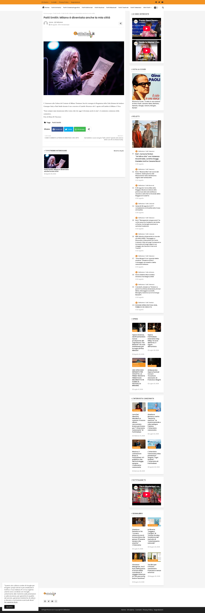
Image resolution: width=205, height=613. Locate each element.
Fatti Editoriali (87, 8)
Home (47, 8)
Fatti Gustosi (99, 8)
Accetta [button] (9, 607)
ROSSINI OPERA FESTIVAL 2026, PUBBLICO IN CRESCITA (146, 306)
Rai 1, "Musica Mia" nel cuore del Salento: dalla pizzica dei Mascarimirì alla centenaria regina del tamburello (147, 175)
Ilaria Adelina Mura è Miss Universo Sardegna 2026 (144, 276)
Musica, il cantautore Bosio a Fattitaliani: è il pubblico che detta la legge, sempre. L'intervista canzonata (138, 459)
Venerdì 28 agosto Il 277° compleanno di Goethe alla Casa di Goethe (147, 208)
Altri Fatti (146, 8)
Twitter (70, 129)
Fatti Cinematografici (71, 8)
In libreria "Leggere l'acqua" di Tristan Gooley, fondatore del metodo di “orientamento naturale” (154, 536)
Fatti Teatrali (123, 8)
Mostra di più (119, 151)
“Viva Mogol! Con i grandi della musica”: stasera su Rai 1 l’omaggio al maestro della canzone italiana (147, 261)
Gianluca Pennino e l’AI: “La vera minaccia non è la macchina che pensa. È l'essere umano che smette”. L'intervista (138, 537)
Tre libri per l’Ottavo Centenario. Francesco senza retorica (154, 568)
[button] (163, 7)
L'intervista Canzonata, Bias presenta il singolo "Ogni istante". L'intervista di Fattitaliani (154, 457)
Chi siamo (45, 2)
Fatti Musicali (111, 8)
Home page (48, 13)
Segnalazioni (75, 2)
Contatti (54, 2)
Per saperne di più (11, 602)
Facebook (58, 129)
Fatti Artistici (56, 8)
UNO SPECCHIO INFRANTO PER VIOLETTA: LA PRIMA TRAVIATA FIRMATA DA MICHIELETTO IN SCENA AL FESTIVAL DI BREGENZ (138, 378)
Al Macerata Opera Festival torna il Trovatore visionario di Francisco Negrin (154, 375)
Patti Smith (56, 13)
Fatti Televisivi (136, 8)
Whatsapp (81, 129)
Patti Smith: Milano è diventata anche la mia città (56, 170)
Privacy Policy (64, 2)
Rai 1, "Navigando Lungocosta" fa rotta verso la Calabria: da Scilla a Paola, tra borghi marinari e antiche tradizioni (147, 223)
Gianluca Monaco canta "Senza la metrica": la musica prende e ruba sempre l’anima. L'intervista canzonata (154, 422)
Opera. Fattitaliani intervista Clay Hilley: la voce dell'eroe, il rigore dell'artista (153, 340)
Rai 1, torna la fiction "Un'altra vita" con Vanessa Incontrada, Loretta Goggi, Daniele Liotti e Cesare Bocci (147, 157)
